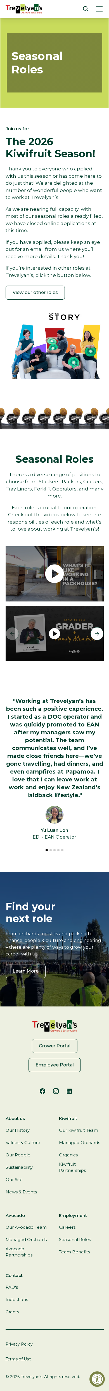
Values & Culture (23, 1142)
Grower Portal (54, 1046)
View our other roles (35, 292)
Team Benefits (74, 1252)
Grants (12, 1311)
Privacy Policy (19, 1344)
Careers (67, 1227)
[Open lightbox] (55, 573)
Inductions (17, 1299)
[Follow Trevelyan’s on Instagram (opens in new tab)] (56, 1091)
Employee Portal (54, 1065)
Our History (18, 1130)
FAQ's (12, 1287)
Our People (18, 1155)
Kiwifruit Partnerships (72, 1167)
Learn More (26, 971)
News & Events (21, 1192)
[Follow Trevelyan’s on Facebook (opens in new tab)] (42, 1091)
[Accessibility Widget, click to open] (97, 1379)
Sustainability (19, 1167)
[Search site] (86, 9)
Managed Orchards (79, 1142)
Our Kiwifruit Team (78, 1130)
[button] (98, 9)
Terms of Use (18, 1359)
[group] (55, 633)
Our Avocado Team (26, 1227)
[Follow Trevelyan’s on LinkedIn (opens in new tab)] (69, 1091)
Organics (68, 1155)
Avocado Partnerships (19, 1252)
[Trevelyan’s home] (24, 9)
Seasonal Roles (75, 1239)
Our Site (14, 1179)
